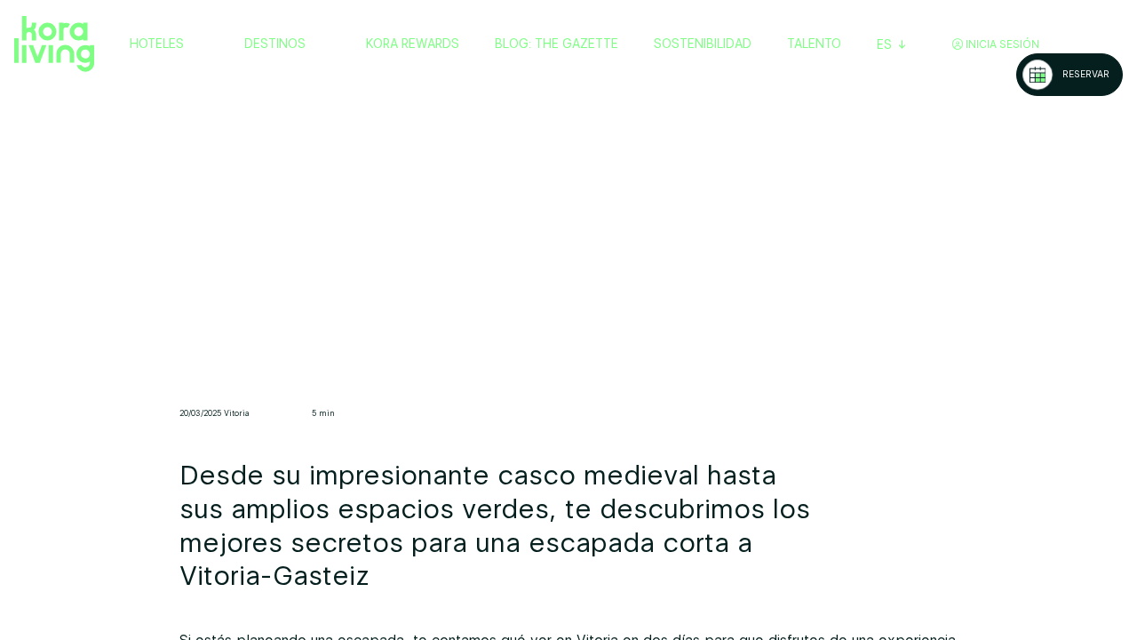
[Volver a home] (54, 44)
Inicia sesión (1001, 44)
